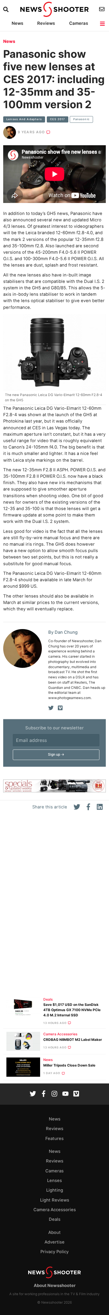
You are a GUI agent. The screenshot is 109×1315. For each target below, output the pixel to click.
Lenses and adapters (24, 119)
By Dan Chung (63, 632)
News (17, 23)
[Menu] (103, 24)
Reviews (46, 23)
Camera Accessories (60, 1034)
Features (54, 1138)
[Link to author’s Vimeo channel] (60, 708)
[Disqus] (54, 906)
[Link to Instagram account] (54, 1094)
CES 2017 (57, 119)
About (54, 1232)
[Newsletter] (102, 9)
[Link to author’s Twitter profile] (51, 708)
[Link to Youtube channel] (65, 1094)
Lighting (54, 1190)
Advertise (54, 1242)
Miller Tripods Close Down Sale (69, 1065)
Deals (48, 999)
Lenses (54, 1180)
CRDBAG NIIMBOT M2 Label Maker (72, 1040)
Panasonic (81, 119)
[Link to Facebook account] (43, 1094)
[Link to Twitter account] (33, 1094)
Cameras (78, 23)
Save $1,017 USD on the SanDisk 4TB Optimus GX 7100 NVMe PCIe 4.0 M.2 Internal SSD (72, 1010)
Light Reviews (54, 1200)
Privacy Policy (54, 1251)
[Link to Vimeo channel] (76, 1094)
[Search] (6, 9)
